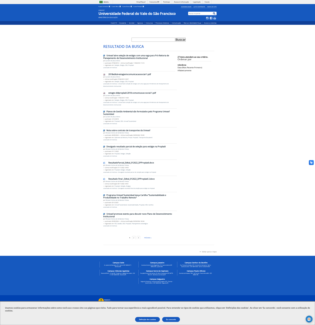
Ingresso (140, 23)
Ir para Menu (116, 6)
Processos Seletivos (162, 23)
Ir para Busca (127, 6)
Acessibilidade (186, 7)
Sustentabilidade (133, 205)
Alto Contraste (199, 7)
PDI (115, 223)
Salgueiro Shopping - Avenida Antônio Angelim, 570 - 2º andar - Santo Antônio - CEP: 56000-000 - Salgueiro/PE (157, 282)
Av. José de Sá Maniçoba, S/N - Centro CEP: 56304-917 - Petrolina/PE (118, 265)
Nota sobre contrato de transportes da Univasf (128, 130)
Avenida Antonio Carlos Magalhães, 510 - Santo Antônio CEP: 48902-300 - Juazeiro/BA (156, 265)
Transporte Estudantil (145, 137)
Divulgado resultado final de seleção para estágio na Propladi (136, 188)
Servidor (132, 23)
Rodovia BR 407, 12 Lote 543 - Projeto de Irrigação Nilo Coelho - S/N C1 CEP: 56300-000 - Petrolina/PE (118, 274)
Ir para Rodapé (138, 6)
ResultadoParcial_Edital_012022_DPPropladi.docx (131, 162)
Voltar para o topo (209, 252)
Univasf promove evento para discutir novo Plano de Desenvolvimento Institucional (137, 215)
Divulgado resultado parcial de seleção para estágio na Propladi (136, 146)
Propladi (131, 65)
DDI (126, 65)
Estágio (122, 65)
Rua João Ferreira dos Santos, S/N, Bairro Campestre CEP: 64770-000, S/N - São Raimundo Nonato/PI (156, 274)
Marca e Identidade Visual (192, 23)
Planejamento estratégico (140, 223)
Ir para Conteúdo (104, 6)
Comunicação (176, 23)
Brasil (106, 2)
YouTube (215, 18)
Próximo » (147, 238)
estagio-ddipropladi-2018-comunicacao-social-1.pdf (132, 93)
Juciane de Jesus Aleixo (113, 61)
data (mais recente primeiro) (190, 67)
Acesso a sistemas (210, 23)
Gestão (119, 223)
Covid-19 (114, 23)
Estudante (122, 23)
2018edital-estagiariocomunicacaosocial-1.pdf (129, 74)
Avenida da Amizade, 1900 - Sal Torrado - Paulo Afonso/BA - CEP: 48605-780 (195, 274)
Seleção (116, 65)
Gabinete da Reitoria (120, 137)
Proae (130, 137)
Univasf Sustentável (130, 121)
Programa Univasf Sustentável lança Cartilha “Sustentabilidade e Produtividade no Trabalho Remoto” (134, 196)
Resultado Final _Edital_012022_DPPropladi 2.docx (131, 178)
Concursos (149, 23)
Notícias (114, 67)
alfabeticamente (184, 70)
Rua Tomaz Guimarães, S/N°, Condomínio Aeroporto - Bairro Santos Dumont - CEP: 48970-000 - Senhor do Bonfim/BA (195, 265)
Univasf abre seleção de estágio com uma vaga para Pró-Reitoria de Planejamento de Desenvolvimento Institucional (136, 56)
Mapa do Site (212, 7)
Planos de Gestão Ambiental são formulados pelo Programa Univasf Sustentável (136, 112)
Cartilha (150, 205)
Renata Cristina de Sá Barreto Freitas (117, 133)
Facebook (211, 18)
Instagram (207, 18)
